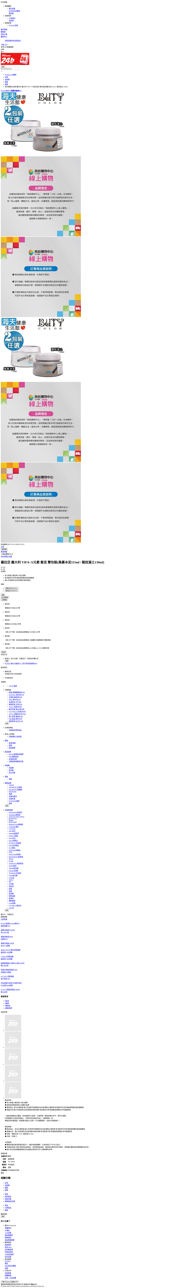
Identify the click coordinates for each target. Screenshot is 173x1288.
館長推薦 (8, 752)
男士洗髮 (12, 772)
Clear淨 (11, 908)
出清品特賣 (13, 759)
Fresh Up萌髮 (13, 836)
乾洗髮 (11, 770)
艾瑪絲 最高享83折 (15, 697)
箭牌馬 (11, 898)
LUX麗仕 (12, 848)
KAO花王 (12, 838)
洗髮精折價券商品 (15, 730)
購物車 (3, 32)
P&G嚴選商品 (14, 756)
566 (10, 881)
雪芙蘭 (11, 893)
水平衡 (11, 884)
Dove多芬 (12, 831)
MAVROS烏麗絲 (14, 850)
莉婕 (10, 891)
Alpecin (11, 785)
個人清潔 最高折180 (16, 716)
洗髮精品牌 (9, 810)
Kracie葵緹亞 (13, 840)
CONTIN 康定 (14, 827)
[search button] (1, 71)
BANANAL (13, 818)
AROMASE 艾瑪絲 (15, 787)
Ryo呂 (11, 861)
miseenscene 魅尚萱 (15, 812)
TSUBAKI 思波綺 (15, 873)
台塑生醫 (12, 798)
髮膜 (10, 745)
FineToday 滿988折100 (16, 695)
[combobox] (86, 69)
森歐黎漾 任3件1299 (16, 721)
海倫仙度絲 (13, 796)
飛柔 (10, 803)
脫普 (10, 889)
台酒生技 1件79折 (15, 702)
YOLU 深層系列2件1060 (17, 714)
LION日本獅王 (14, 845)
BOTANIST (13, 822)
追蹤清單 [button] (8, 40)
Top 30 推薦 (13, 686)
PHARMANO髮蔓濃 (16, 857)
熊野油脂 (12, 896)
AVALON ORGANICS (16, 817)
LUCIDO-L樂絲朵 (15, 905)
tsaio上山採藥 (13, 871)
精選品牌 (8, 783)
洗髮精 (7, 765)
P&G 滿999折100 (15, 699)
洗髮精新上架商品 (15, 736)
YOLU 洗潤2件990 (15, 707)
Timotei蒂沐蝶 (13, 868)
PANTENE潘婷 (14, 801)
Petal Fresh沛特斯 (15, 854)
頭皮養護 (12, 748)
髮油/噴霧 (12, 743)
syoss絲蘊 (12, 903)
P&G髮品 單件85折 (15, 719)
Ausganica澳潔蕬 (14, 815)
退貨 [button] (12, 40)
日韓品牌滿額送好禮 (16, 761)
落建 (10, 794)
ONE (10, 852)
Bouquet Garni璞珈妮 (16, 824)
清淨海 (11, 886)
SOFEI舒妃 (13, 866)
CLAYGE (12, 829)
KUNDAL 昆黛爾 (15, 843)
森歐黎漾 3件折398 (15, 704)
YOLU (11, 880)
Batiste (11, 820)
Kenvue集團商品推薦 (16, 754)
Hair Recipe (12, 791)
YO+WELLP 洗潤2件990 (17, 711)
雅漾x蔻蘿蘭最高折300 (17, 692)
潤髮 (6, 776)
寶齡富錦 (12, 901)
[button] (86, 13)
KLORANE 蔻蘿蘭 (15, 789)
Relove (11, 859)
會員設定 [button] (17, 40)
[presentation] (86, 204)
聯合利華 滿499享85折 (16, 709)
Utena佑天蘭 (13, 875)
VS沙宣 (11, 878)
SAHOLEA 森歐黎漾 (16, 863)
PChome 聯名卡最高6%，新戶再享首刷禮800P (21, 663)
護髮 (6, 740)
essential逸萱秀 (14, 833)
